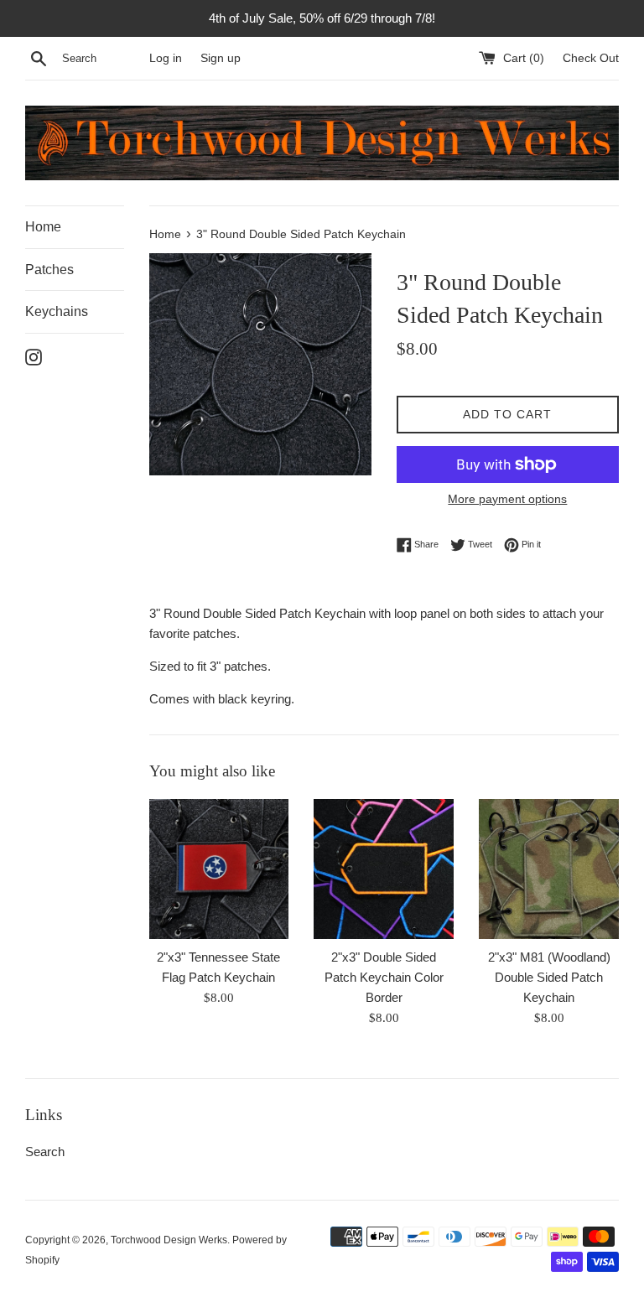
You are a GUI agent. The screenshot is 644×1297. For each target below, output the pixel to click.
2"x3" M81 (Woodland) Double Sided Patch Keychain (549, 977)
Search (45, 1151)
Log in (165, 58)
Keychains (56, 311)
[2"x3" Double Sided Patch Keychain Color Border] (384, 869)
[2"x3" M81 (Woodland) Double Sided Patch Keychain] (549, 869)
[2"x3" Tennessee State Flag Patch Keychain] (219, 869)
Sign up (220, 58)
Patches (49, 269)
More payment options (507, 499)
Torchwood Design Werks (169, 1240)
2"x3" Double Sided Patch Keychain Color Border (384, 977)
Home (43, 227)
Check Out (591, 58)
